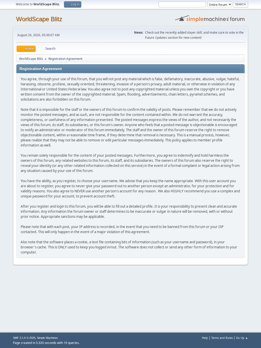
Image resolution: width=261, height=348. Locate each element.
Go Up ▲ (242, 338)
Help (205, 338)
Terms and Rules (222, 338)
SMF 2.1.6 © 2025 (24, 337)
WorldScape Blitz (39, 19)
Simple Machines (47, 337)
